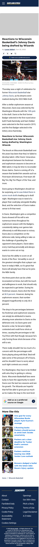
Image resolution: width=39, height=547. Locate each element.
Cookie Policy (7, 512)
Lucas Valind (10, 49)
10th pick (31, 111)
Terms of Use (28, 508)
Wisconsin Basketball (17, 92)
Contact (5, 499)
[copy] (15, 53)
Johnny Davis (8, 96)
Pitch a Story (28, 504)
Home (4, 478)
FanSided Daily (8, 504)
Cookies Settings (9, 523)
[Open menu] (3, 3)
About (4, 495)
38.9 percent (9, 294)
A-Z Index (27, 516)
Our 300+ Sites (29, 499)
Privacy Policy (8, 508)
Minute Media (14, 528)
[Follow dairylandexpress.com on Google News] (33, 401)
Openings (27, 495)
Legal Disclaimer (30, 512)
